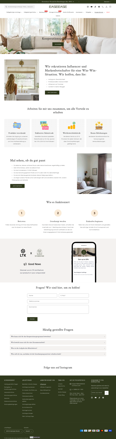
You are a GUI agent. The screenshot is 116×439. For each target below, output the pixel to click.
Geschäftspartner (45, 390)
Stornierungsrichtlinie (10, 395)
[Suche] (6, 7)
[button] (14, 12)
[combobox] (21, 6)
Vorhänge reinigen (27, 413)
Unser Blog (61, 395)
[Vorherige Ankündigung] (37, 1)
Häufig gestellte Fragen (11, 384)
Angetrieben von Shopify (23, 438)
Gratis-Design (62, 392)
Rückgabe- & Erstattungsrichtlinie (10, 388)
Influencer (43, 384)
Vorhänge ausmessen (28, 387)
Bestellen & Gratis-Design (29, 384)
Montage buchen (27, 410)
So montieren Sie (27, 407)
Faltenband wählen (27, 396)
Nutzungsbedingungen (10, 404)
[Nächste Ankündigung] (79, 1)
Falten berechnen (27, 393)
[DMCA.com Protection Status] (35, 438)
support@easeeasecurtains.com (78, 384)
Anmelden (58, 44)
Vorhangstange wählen (29, 404)
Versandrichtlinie (9, 392)
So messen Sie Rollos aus (29, 390)
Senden (32, 319)
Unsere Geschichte (61, 385)
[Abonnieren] (106, 393)
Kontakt (60, 389)
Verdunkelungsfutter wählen (28, 400)
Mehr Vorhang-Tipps (28, 416)
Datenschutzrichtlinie (10, 401)
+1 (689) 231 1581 (77, 389)
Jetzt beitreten (52, 92)
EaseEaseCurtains (12, 438)
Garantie (6, 398)
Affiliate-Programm (45, 387)
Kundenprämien (44, 393)
